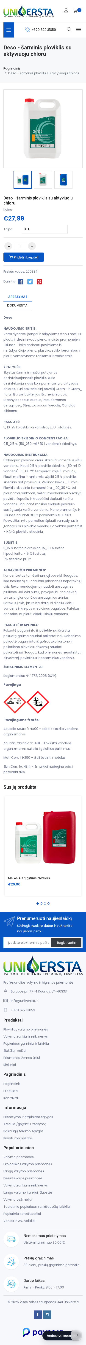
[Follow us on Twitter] (30, 281)
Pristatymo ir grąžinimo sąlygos (28, 1117)
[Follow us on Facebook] (21, 281)
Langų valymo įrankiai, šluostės (28, 1192)
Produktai (10, 1091)
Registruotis (66, 942)
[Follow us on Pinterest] (39, 281)
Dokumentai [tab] (17, 305)
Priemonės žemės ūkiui (21, 1057)
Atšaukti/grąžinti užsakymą (24, 1124)
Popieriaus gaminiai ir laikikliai (26, 1043)
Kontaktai (11, 1098)
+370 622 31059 (44, 29)
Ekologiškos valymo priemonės (27, 1164)
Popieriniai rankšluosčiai (22, 1213)
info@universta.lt (24, 1000)
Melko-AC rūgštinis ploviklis (29, 878)
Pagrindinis (11, 68)
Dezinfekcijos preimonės (22, 1178)
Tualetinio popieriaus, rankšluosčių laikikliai (36, 1206)
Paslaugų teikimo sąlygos (23, 1131)
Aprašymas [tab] (17, 296)
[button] (37, 903)
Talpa (7, 229)
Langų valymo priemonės (23, 1171)
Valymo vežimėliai (17, 1199)
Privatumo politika (17, 1138)
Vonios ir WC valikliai (19, 1221)
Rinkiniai (9, 1065)
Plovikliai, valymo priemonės (25, 1029)
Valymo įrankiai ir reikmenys (25, 1036)
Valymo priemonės (18, 1157)
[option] (23, 180)
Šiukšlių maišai (14, 1050)
